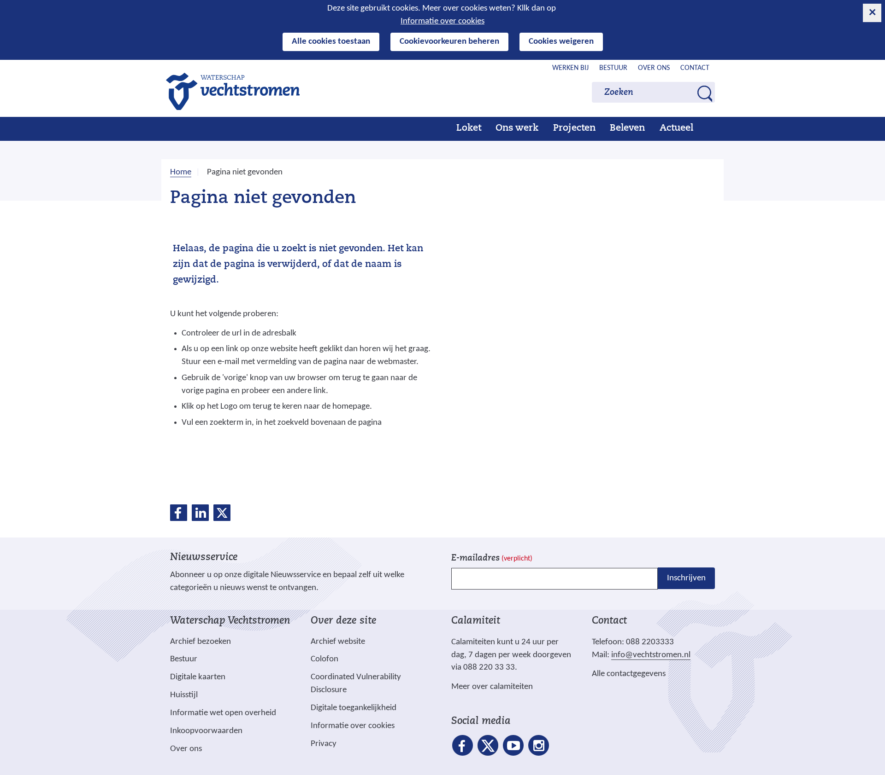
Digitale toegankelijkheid (353, 708)
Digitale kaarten (197, 677)
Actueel (676, 128)
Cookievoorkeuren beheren (449, 41)
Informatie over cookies (442, 21)
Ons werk (517, 128)
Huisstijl (184, 695)
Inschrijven (686, 578)
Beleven (627, 128)
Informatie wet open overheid (223, 713)
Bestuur (613, 68)
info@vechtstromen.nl (650, 655)
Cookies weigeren (561, 41)
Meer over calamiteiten (492, 686)
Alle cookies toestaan (331, 41)
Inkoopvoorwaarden (206, 731)
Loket (468, 128)
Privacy (323, 744)
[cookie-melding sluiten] (872, 13)
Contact (694, 68)
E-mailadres (491, 558)
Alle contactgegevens (629, 674)
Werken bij (570, 68)
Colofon (324, 659)
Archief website (338, 641)
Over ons (654, 68)
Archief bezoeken (200, 641)
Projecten (574, 128)
